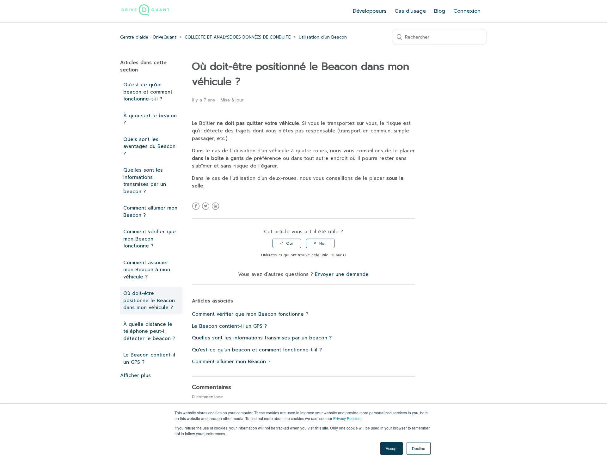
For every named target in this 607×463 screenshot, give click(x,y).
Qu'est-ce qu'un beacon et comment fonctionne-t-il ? (147, 91)
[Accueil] (145, 14)
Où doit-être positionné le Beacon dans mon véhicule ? (149, 300)
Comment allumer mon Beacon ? (150, 211)
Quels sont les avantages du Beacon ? (149, 146)
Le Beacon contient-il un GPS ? (149, 358)
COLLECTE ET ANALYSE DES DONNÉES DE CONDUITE (238, 37)
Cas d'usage (410, 11)
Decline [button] (418, 448)
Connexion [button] (467, 11)
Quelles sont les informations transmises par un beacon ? (144, 181)
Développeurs (369, 11)
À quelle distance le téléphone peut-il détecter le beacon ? (149, 331)
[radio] (287, 243)
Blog (439, 11)
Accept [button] (391, 448)
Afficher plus (135, 375)
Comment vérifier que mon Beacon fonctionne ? (149, 238)
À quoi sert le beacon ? (150, 119)
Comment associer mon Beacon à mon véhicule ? (146, 269)
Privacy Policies (346, 418)
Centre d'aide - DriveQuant (148, 37)
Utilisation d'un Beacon (323, 37)
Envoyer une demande (342, 274)
